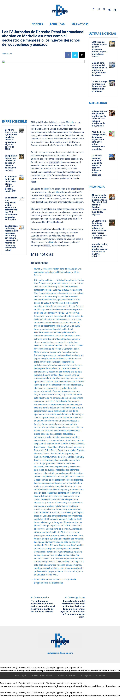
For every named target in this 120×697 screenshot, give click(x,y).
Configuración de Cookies (93, 675)
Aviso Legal (20, 675)
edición (48, 195)
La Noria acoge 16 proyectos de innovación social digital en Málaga (99, 86)
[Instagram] (99, 9)
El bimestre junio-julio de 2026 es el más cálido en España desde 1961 (11, 184)
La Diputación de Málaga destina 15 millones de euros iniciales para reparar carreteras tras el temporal (99, 229)
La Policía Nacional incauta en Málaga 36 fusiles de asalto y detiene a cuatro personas (97, 165)
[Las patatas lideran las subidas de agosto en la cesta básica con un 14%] (21, 156)
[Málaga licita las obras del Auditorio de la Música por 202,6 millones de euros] (112, 65)
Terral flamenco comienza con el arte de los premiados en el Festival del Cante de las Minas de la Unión (43, 606)
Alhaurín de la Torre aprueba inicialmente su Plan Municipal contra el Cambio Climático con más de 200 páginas (99, 204)
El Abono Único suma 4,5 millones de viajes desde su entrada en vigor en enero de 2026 (11, 139)
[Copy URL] (82, 55)
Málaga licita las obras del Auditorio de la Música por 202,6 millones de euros (99, 68)
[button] (115, 10)
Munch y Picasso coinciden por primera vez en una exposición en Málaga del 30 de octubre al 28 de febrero (57, 272)
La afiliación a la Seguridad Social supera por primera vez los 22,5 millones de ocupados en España (11, 208)
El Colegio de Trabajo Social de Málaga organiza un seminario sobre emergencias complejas (99, 140)
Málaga (46, 245)
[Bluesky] (110, 9)
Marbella (70, 122)
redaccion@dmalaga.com (60, 652)
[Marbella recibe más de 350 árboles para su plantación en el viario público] (112, 246)
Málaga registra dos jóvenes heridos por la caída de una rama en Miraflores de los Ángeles (99, 118)
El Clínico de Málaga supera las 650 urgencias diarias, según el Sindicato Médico (99, 49)
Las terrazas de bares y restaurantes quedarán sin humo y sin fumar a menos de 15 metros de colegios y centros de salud (11, 238)
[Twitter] (104, 9)
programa (53, 162)
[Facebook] (93, 9)
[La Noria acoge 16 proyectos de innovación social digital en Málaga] (112, 83)
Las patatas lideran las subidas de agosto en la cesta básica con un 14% (11, 163)
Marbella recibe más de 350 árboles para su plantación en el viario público (99, 250)
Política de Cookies (66, 675)
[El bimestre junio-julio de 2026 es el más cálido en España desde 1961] (21, 177)
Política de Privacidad (42, 675)
